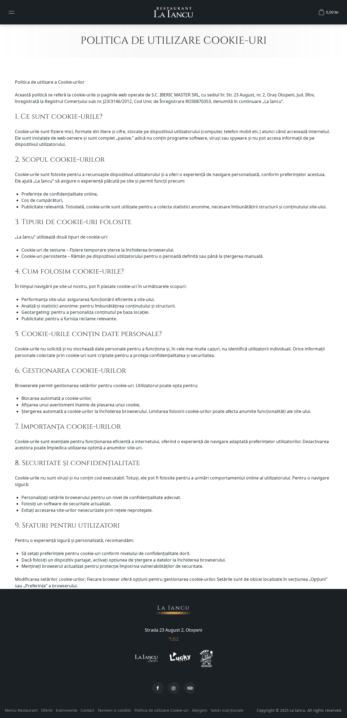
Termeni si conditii (114, 710)
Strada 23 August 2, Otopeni (173, 630)
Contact (87, 710)
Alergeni (199, 710)
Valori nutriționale (227, 710)
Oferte (47, 710)
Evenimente (66, 710)
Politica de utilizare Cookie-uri (161, 710)
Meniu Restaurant (21, 710)
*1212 (173, 639)
